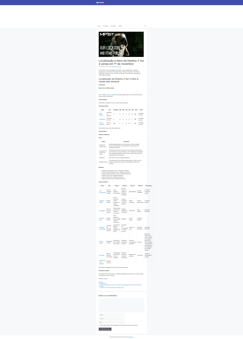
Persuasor (101, 255)
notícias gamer (103, 283)
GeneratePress (129, 337)
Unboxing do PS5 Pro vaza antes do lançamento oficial (112, 287)
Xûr (107, 94)
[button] (145, 26)
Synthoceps (102, 119)
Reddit (105, 278)
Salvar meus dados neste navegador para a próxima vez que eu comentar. (119, 325)
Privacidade (113, 26)
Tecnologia (105, 26)
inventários (113, 94)
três (109, 94)
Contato (120, 26)
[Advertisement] (121, 14)
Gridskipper (102, 210)
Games (99, 26)
